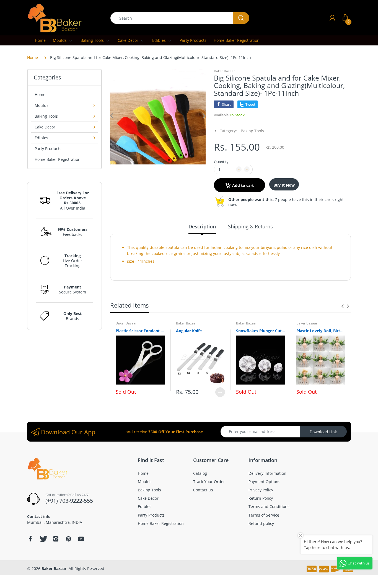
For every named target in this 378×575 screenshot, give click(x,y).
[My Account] (332, 18)
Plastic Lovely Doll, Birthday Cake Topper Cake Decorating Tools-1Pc (321, 330)
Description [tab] (202, 226)
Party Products (48, 148)
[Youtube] (81, 538)
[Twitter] (43, 538)
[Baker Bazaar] (54, 17)
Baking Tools (252, 130)
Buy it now (284, 185)
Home (32, 57)
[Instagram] (56, 538)
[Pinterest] (68, 538)
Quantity (221, 161)
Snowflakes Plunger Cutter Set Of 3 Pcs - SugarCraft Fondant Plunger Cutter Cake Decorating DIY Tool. (260, 330)
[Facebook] (30, 538)
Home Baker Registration (58, 159)
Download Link (323, 431)
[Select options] (220, 392)
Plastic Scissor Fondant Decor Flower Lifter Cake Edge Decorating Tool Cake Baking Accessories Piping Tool (140, 330)
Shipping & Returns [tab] (250, 226)
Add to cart (243, 185)
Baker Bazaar (224, 71)
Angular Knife (189, 330)
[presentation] (342, 306)
